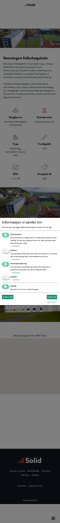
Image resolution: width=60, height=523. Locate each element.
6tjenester (15, 246)
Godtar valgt (8, 297)
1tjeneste (15, 279)
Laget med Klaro (52, 302)
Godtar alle (51, 297)
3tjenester (15, 259)
